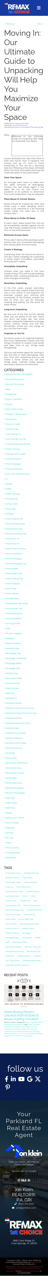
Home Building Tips (15, 524)
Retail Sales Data (14, 783)
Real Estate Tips (13, 768)
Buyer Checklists (14, 399)
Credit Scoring (13, 449)
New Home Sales (14, 678)
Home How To (12, 539)
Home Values (12, 593)
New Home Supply (13, 947)
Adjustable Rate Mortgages (19, 374)
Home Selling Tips (14, 578)
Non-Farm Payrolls (33, 947)
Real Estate (11, 758)
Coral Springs (12, 429)
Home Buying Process (20, 1031)
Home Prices (29, 914)
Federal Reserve (13, 459)
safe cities (10, 798)
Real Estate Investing (14, 951)
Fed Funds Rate (12, 896)
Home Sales (10, 919)
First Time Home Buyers (17, 474)
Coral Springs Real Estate (18, 444)
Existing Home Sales (16, 454)
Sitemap (8, 1267)
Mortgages (27, 937)
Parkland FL (11, 698)
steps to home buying (24, 1036)
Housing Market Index (29, 924)
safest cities (11, 803)
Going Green (12, 504)
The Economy (12, 848)
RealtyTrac (9, 956)
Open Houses (12, 688)
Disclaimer (10, 1271)
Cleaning (9, 887)
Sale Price (10, 808)
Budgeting (11, 394)
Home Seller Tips (14, 573)
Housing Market (13, 618)
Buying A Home (14, 127)
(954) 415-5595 (26, 1204)
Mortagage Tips (13, 653)
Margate (10, 638)
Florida (9, 484)
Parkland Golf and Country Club (21, 713)
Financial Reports (14, 469)
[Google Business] (29, 1079)
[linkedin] (13, 1079)
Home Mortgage (14, 558)
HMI (35, 901)
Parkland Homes (14, 718)
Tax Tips (9, 838)
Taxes (8, 843)
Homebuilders (13, 598)
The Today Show (12, 960)
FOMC (9, 489)
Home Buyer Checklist (12, 1027)
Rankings (10, 753)
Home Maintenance (32, 905)
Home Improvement (16, 548)
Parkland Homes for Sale (18, 723)
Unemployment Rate (32, 960)
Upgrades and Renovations (17, 965)
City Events (11, 419)
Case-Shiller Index (14, 409)
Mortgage (26, 933)
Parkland (10, 693)
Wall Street (11, 857)
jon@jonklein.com (25, 1207)
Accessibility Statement (33, 1267)
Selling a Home (24, 956)
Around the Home (13, 873)
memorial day (12, 648)
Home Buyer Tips (27, 127)
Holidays (10, 514)
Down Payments (23, 887)
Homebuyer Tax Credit (17, 603)
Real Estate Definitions (17, 763)
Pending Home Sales (16, 743)
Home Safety (12, 568)
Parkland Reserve (14, 738)
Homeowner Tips (14, 608)
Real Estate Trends (15, 773)
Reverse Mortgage (15, 788)
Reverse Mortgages (15, 793)
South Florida (12, 823)
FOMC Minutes (13, 494)
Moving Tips (38, 127)
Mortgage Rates (13, 663)
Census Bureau (30, 882)
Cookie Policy (23, 1268)
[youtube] (21, 1079)
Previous (10, 24)
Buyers (9, 404)
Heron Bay (11, 509)
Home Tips (11, 588)
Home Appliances (14, 519)
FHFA (24, 896)
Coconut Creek (13, 424)
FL (7, 479)
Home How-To (13, 544)
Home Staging (13, 583)
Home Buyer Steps (18, 1029)
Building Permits (31, 873)
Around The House (15, 384)
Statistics (10, 828)
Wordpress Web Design (30, 1271)
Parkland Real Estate (16, 733)
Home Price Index (13, 914)
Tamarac (10, 833)
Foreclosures (12, 499)
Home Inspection (14, 553)
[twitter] (38, 1079)
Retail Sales (11, 778)
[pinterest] (7, 1087)
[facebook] (6, 1079)
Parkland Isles (12, 728)
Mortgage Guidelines (16, 658)
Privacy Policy (12, 1268)
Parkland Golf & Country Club (20, 708)
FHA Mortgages (13, 464)
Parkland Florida (13, 703)
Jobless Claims (28, 928)
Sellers (9, 813)
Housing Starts (13, 623)
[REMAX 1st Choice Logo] (17, 3)
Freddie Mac (25, 901)
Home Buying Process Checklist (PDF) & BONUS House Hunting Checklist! (21, 1015)
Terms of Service (36, 1268)
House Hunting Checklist (27, 1033)
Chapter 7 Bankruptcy (16, 414)
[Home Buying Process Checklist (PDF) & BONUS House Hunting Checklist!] (24, 992)
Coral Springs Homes (16, 439)
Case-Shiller (27, 878)
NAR (7, 942)
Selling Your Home (15, 818)
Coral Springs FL (13, 434)
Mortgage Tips (13, 668)
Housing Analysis (14, 613)
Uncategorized (13, 853)
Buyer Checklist (34, 1024)
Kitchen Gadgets (14, 633)
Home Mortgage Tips (16, 563)
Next (39, 24)
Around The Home (20, 125)
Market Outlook (13, 643)
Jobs (8, 628)
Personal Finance (14, 748)
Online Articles (13, 683)
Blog (8, 389)
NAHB (37, 937)
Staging (37, 956)
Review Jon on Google (24, 1171)
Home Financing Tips (16, 534)
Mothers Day (12, 673)
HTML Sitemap (18, 1267)
